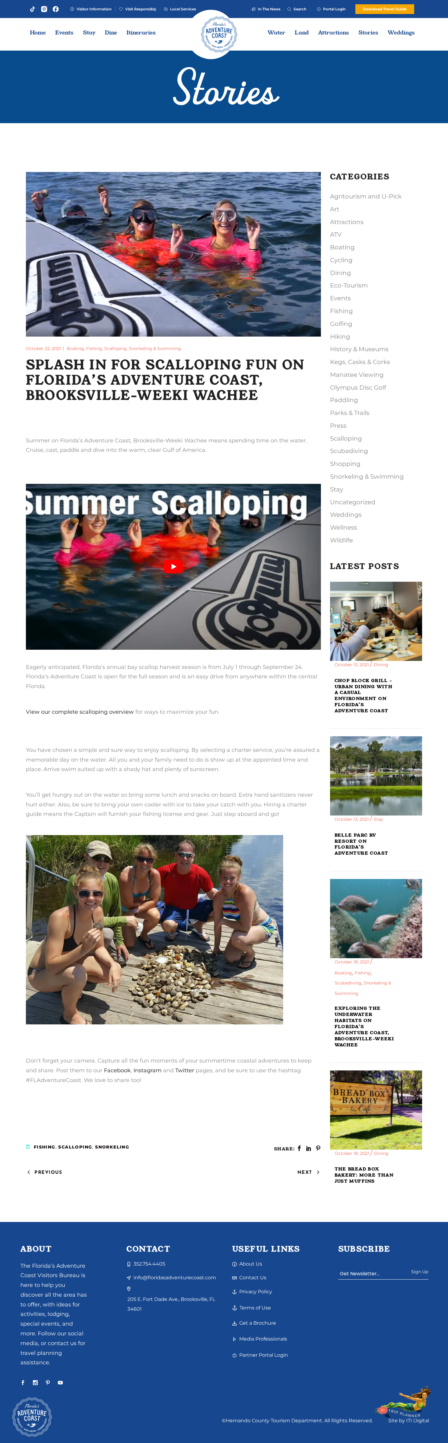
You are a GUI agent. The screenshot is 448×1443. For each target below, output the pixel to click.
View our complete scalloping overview (80, 712)
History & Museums (359, 349)
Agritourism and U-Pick (366, 196)
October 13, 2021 (352, 664)
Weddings (346, 514)
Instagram (147, 1070)
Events (340, 298)
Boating (75, 348)
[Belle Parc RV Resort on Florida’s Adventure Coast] (376, 776)
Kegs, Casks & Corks (360, 362)
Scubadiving (349, 451)
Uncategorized (352, 502)
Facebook (117, 1070)
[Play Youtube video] (173, 567)
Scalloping (115, 348)
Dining (340, 273)
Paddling (344, 400)
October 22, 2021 (44, 348)
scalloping (75, 1147)
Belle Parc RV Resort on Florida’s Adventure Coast (362, 844)
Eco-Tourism (349, 285)
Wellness (343, 527)
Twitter (184, 1070)
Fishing (94, 348)
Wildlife (341, 540)
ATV (336, 234)
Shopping (345, 463)
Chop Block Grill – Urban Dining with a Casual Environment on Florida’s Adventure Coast (364, 695)
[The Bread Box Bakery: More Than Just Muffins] (376, 1110)
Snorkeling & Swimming (155, 348)
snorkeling (112, 1147)
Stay (336, 489)
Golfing (341, 323)
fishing (44, 1147)
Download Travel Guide (385, 9)
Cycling (341, 260)
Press (338, 425)
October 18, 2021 (352, 962)
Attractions (347, 222)
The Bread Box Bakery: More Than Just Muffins (364, 1175)
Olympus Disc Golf (358, 387)
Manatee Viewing (357, 374)
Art (334, 209)
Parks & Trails (349, 412)
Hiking (340, 336)
